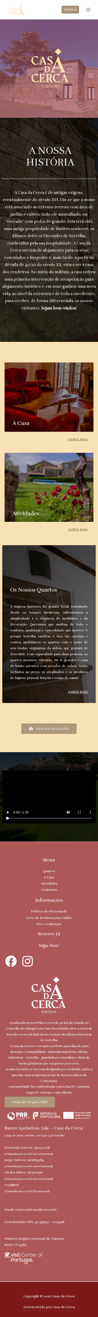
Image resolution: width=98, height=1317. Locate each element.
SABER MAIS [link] (78, 439)
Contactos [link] (49, 890)
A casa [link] (21, 423)
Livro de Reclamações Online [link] (49, 918)
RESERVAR (70, 9)
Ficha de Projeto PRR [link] (29, 1102)
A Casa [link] (49, 877)
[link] (16, 9)
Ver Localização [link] (49, 924)
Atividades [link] (49, 883)
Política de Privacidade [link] (49, 911)
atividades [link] (26, 513)
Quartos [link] (49, 871)
